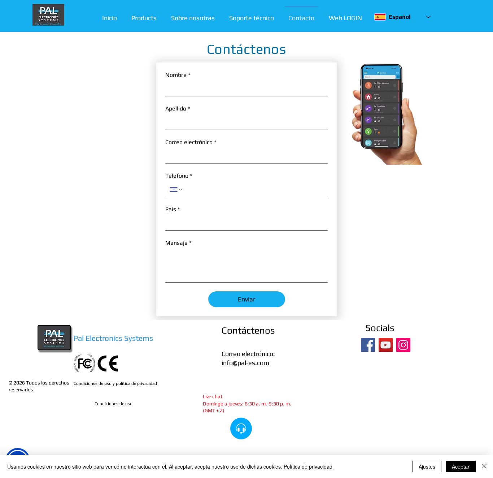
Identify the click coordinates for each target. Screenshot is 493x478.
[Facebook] (368, 345)
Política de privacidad (308, 466)
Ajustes (427, 466)
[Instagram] (403, 345)
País (172, 209)
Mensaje (178, 242)
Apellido (177, 108)
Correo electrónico (190, 142)
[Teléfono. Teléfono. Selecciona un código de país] (176, 189)
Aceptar (461, 466)
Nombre (177, 74)
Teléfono (178, 175)
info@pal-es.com (245, 362)
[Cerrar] (484, 466)
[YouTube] (386, 345)
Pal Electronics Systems (113, 338)
